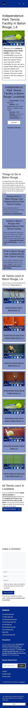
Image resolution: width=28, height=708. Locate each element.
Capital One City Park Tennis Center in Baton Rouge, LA (14, 336)
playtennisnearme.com (9, 496)
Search (21, 665)
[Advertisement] (14, 527)
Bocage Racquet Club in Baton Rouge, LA (14, 309)
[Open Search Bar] (20, 4)
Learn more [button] (5, 700)
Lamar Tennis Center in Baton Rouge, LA (14, 447)
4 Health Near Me (7, 617)
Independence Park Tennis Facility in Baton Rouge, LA (14, 419)
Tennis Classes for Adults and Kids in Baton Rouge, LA (14, 475)
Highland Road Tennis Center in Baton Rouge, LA (14, 392)
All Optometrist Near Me (9, 619)
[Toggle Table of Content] (18, 509)
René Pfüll (5, 632)
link (18, 655)
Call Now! (14, 122)
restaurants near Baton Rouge (12, 213)
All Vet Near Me (7, 624)
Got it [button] (14, 704)
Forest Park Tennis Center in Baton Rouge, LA (14, 364)
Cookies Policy (6, 674)
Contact (4, 671)
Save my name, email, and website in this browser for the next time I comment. (14, 586)
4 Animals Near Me (8, 614)
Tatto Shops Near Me (8, 634)
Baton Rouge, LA (16, 285)
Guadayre (5, 610)
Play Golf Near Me (7, 629)
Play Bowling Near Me (8, 627)
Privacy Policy (6, 676)
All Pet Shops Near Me (9, 622)
